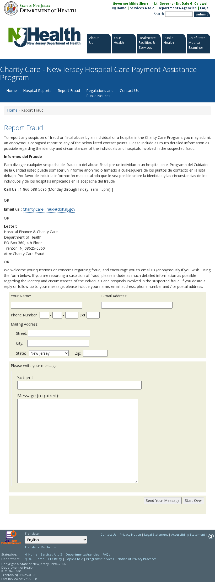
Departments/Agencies (177, 8)
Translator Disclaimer (41, 547)
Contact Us (129, 90)
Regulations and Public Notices (100, 93)
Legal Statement (156, 534)
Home (11, 90)
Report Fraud (69, 90)
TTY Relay (55, 559)
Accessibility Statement (188, 534)
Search (159, 14)
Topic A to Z (74, 559)
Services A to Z (142, 8)
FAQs (204, 8)
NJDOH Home (34, 559)
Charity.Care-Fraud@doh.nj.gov (49, 209)
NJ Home (119, 8)
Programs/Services (100, 559)
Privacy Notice (130, 534)
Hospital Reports (37, 90)
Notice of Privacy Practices (137, 559)
